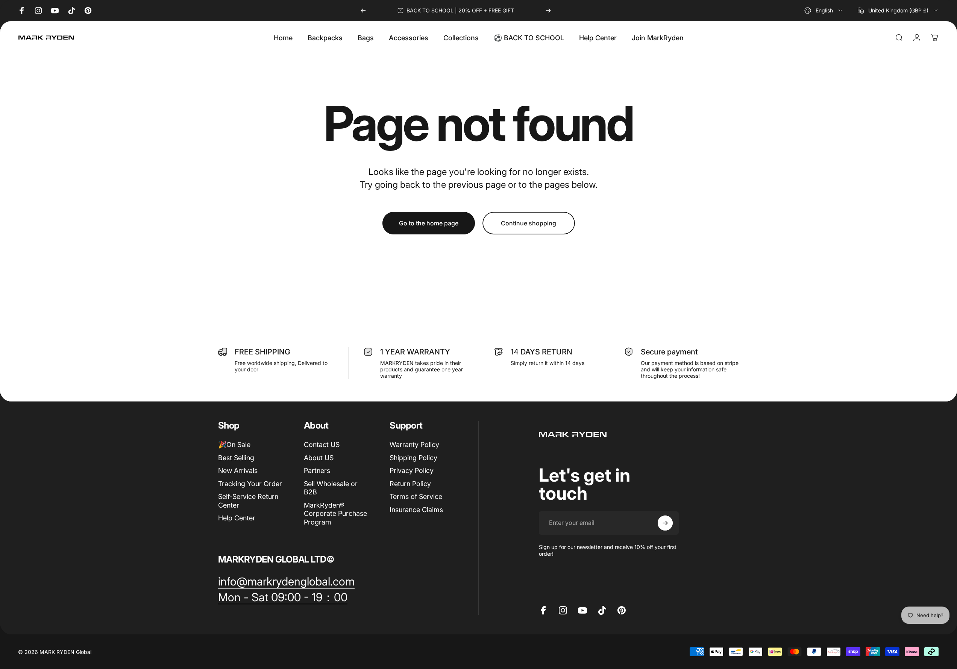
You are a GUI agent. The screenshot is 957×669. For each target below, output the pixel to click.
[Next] (548, 10)
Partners (317, 470)
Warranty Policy (414, 445)
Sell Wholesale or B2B (331, 488)
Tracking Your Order (250, 484)
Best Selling (236, 458)
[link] (286, 582)
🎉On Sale (234, 445)
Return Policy (410, 484)
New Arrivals (238, 470)
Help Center (236, 518)
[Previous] (363, 10)
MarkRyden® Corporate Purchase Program (335, 513)
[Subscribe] (665, 523)
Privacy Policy (412, 470)
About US (319, 458)
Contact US (322, 445)
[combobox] (823, 10)
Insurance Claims (416, 510)
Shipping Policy (413, 458)
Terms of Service (416, 496)
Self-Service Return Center (248, 501)
